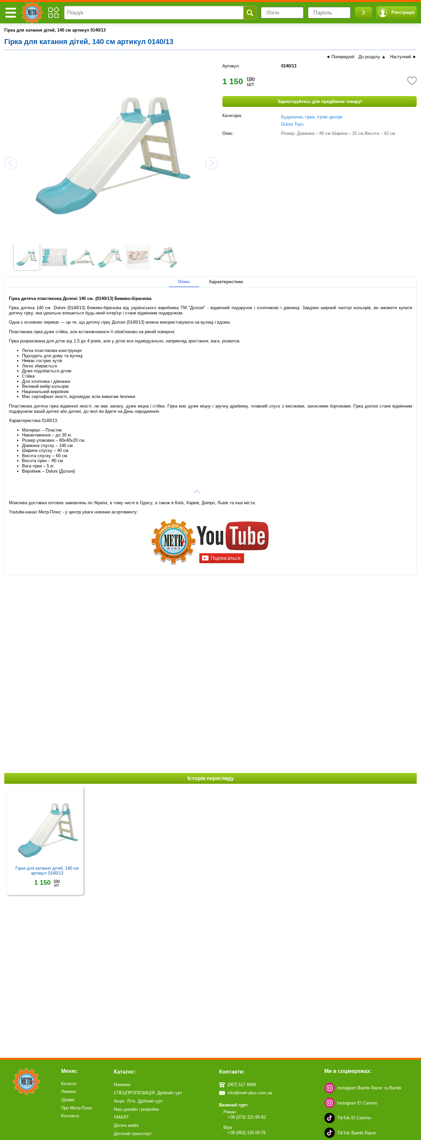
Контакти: (232, 1072)
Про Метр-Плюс (77, 1107)
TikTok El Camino (354, 1117)
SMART (121, 1117)
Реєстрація (403, 12)
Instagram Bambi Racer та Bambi (369, 1087)
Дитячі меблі (126, 1125)
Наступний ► (403, 56)
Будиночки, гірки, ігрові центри (311, 116)
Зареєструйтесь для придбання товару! (320, 101)
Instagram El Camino (357, 1103)
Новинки (122, 1084)
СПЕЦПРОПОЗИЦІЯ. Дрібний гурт (148, 1092)
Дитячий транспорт (133, 1133)
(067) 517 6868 (242, 1084)
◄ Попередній (340, 56)
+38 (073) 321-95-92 (247, 1117)
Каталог (69, 1083)
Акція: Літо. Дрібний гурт (138, 1101)
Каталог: (125, 1072)
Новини (68, 1091)
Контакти (70, 1115)
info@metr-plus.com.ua (250, 1092)
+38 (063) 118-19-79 (246, 1132)
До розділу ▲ (372, 56)
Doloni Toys (292, 124)
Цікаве (67, 1099)
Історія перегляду (210, 778)
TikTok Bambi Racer (356, 1132)
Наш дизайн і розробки (136, 1109)
